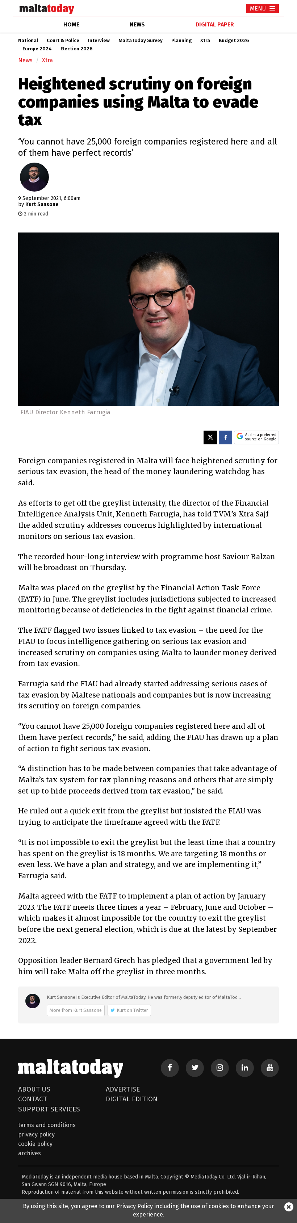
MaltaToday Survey (140, 40)
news (137, 24)
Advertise (123, 1089)
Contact (32, 1099)
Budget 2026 (234, 40)
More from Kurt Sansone (76, 1010)
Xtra (205, 40)
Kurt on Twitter (132, 1010)
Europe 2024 (37, 49)
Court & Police (63, 40)
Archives (29, 1153)
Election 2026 (76, 49)
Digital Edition (132, 1099)
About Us (34, 1089)
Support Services (49, 1109)
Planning (181, 40)
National (28, 40)
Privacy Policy (36, 1134)
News (25, 60)
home (71, 24)
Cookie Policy (35, 1143)
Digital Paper (215, 24)
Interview (99, 40)
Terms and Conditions (47, 1125)
